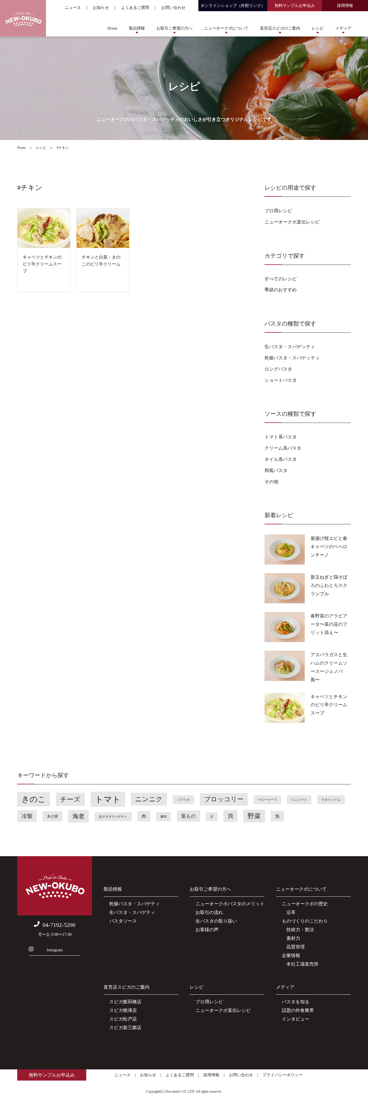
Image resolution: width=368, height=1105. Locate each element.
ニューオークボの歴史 (305, 903)
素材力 (291, 938)
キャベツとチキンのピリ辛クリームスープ (328, 705)
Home (112, 28)
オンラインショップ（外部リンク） (233, 5)
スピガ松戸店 (123, 1019)
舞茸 (163, 816)
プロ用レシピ (278, 210)
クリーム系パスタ (282, 448)
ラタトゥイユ (330, 799)
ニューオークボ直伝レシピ (292, 222)
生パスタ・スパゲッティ (289, 346)
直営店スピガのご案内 (280, 28)
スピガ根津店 (123, 1010)
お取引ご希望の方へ (174, 28)
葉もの (188, 816)
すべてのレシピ (280, 278)
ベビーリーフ (267, 799)
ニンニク (149, 799)
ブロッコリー (224, 799)
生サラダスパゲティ (113, 816)
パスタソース (123, 921)
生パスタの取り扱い (216, 921)
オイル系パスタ (280, 459)
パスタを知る (295, 1001)
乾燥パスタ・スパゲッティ (292, 357)
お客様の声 (206, 929)
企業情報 (291, 955)
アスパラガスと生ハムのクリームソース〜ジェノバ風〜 (328, 667)
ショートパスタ (280, 380)
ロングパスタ (278, 369)
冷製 (27, 816)
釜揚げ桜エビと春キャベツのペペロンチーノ (328, 546)
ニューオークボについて (226, 28)
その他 (271, 481)
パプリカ (183, 799)
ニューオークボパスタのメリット (229, 903)
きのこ (34, 799)
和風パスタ (276, 470)
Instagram (55, 950)
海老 (78, 816)
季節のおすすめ (280, 289)
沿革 (289, 912)
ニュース (73, 7)
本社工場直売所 (300, 964)
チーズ (70, 799)
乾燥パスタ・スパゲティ (134, 903)
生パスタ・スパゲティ (132, 912)
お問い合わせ (173, 7)
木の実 (52, 816)
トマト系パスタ (280, 436)
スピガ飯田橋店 (125, 1001)
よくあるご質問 (135, 7)
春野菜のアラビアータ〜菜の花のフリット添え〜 (328, 624)
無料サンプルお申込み (295, 5)
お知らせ (101, 7)
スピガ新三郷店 (125, 1027)
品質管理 (293, 946)
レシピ (318, 28)
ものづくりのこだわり (305, 921)
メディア (343, 28)
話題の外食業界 (298, 1010)
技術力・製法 (298, 929)
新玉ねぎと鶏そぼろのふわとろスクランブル (328, 585)
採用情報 (345, 5)
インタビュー (295, 1019)
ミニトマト (299, 799)
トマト (108, 799)
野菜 (254, 816)
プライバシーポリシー (282, 1075)
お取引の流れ (209, 912)
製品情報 (137, 28)
